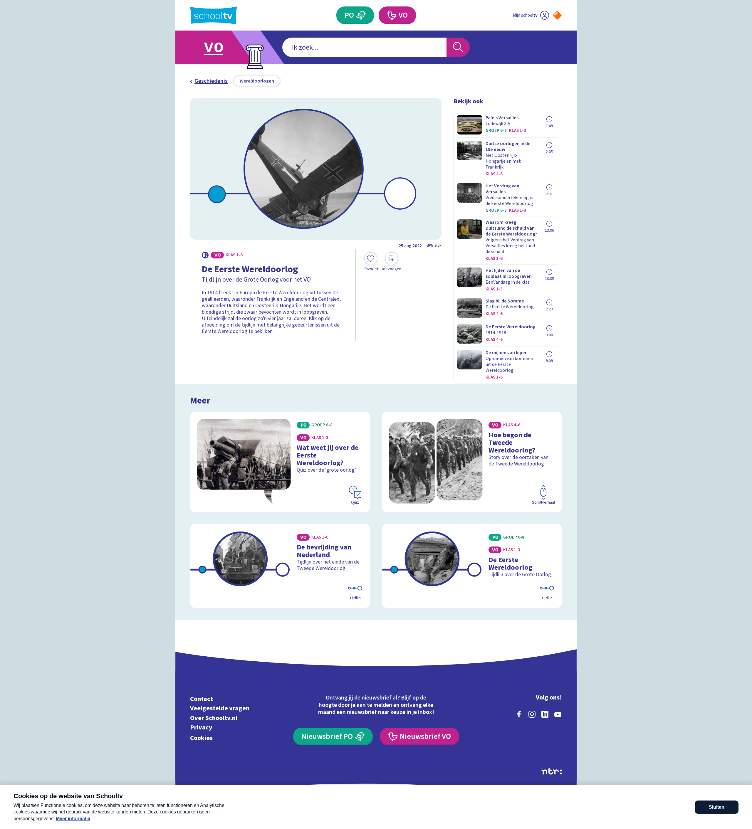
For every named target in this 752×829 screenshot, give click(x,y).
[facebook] (519, 714)
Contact (201, 698)
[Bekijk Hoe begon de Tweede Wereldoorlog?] (472, 462)
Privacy (201, 727)
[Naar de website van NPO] (557, 15)
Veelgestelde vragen (219, 708)
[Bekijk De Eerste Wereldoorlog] (472, 566)
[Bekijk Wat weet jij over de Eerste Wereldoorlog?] (280, 462)
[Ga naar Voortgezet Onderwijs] (219, 47)
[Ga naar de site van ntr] (551, 771)
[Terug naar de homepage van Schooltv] (213, 15)
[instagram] (532, 714)
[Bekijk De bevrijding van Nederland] (280, 566)
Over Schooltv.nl (213, 717)
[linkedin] (544, 714)
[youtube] (557, 714)
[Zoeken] (458, 47)
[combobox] (364, 47)
